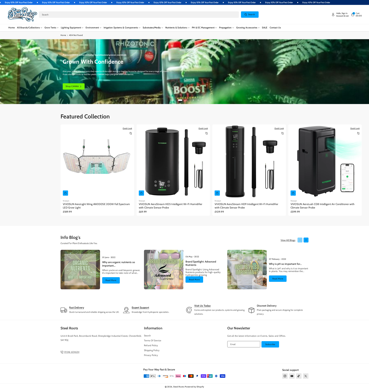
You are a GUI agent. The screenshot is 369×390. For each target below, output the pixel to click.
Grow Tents (50, 27)
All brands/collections (28, 27)
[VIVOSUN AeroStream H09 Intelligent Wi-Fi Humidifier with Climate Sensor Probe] (249, 161)
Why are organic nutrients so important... (118, 264)
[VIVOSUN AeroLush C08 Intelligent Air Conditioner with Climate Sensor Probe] (325, 161)
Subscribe (270, 344)
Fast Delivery (76, 307)
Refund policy (151, 345)
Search (251, 14)
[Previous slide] (170, 100)
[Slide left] (300, 240)
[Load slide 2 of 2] (185, 100)
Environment (92, 27)
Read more (111, 280)
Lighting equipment (71, 27)
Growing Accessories (246, 27)
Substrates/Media (152, 27)
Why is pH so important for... (285, 264)
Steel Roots (69, 328)
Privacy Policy (151, 355)
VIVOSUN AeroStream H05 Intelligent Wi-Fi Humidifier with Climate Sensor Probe (170, 206)
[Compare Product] (131, 133)
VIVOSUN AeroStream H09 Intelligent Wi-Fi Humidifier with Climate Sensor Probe (246, 206)
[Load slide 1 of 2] (180, 100)
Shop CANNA (72, 86)
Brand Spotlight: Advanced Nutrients (201, 263)
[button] (356, 14)
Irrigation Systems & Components (121, 27)
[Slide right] (306, 240)
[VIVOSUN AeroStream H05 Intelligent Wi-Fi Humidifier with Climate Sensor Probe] (173, 161)
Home (63, 35)
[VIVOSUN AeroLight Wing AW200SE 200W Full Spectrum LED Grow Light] (97, 161)
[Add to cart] (65, 193)
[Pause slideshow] (198, 100)
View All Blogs (288, 240)
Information (153, 328)
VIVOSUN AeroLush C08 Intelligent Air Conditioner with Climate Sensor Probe (323, 206)
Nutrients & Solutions (176, 27)
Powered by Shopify (194, 386)
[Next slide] (193, 100)
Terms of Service (152, 340)
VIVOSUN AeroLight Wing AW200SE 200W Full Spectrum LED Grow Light (96, 206)
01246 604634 (71, 352)
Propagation (225, 27)
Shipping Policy (152, 350)
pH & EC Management (203, 27)
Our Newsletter (238, 328)
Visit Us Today (202, 305)
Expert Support (140, 307)
